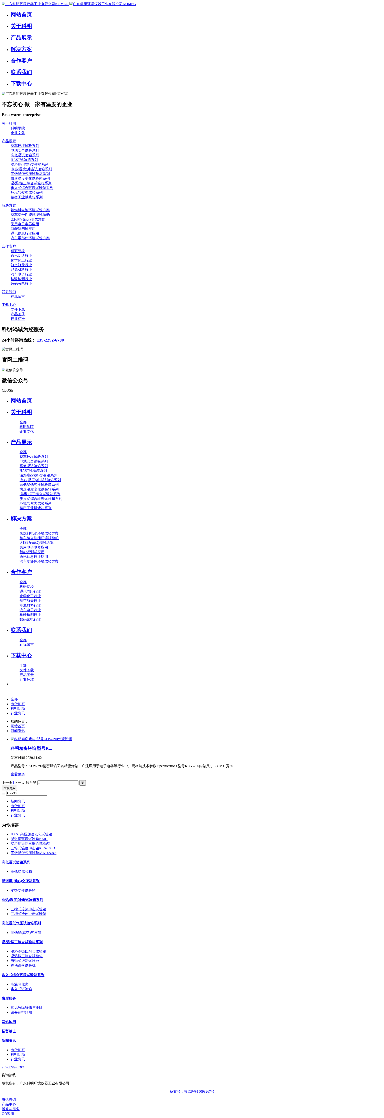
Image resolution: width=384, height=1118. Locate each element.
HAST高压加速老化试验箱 (31, 834)
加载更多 (9, 788)
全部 (23, 422)
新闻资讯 (18, 731)
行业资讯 (18, 713)
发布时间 (26, 758)
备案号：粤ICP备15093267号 (192, 1091)
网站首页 (21, 400)
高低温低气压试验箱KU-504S (33, 853)
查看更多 (18, 774)
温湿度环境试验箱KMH (29, 839)
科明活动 (18, 708)
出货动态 (18, 704)
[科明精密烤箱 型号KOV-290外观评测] (196, 739)
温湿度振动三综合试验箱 (30, 843)
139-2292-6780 (50, 340)
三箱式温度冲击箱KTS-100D (33, 848)
